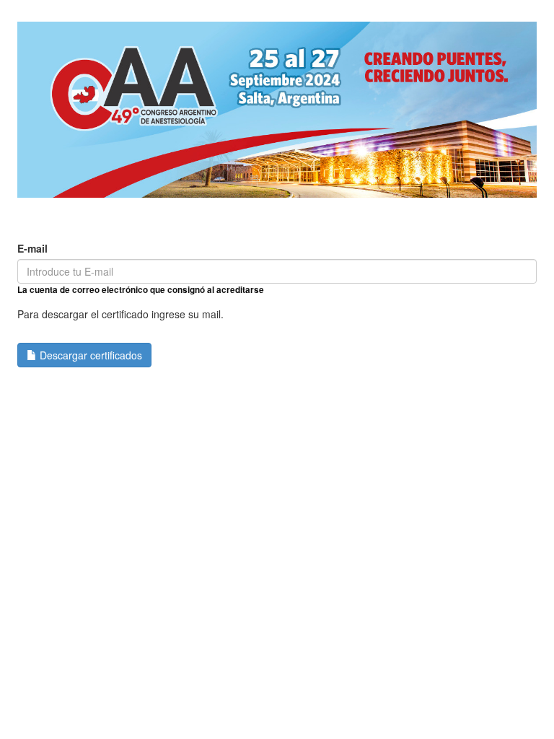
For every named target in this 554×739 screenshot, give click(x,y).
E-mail (32, 248)
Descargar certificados (89, 355)
